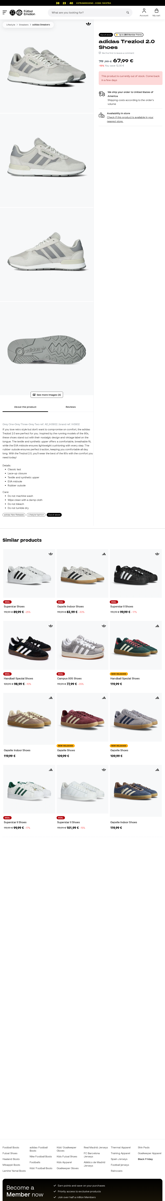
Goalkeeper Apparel (149, 1153)
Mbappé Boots (11, 1164)
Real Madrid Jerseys (96, 1147)
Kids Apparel (64, 1162)
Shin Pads (144, 1147)
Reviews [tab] (71, 406)
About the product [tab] (25, 406)
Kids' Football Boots (41, 1168)
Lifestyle (10, 24)
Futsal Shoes (10, 1153)
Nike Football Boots (41, 1156)
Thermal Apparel (121, 1147)
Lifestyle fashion (36, 515)
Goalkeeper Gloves (68, 1168)
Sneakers (24, 24)
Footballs (35, 1162)
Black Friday (145, 1159)
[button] (130, 117)
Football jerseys (120, 1164)
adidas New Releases (14, 515)
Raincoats (116, 1170)
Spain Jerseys (119, 1159)
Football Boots (11, 1147)
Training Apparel (120, 1153)
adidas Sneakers (41, 24)
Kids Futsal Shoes (67, 1156)
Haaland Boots (11, 1159)
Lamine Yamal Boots (14, 1170)
